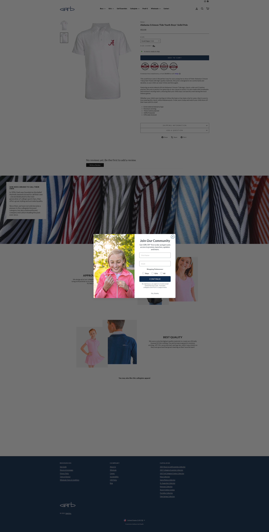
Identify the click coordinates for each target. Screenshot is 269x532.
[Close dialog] (173, 237)
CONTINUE (155, 279)
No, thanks (155, 293)
